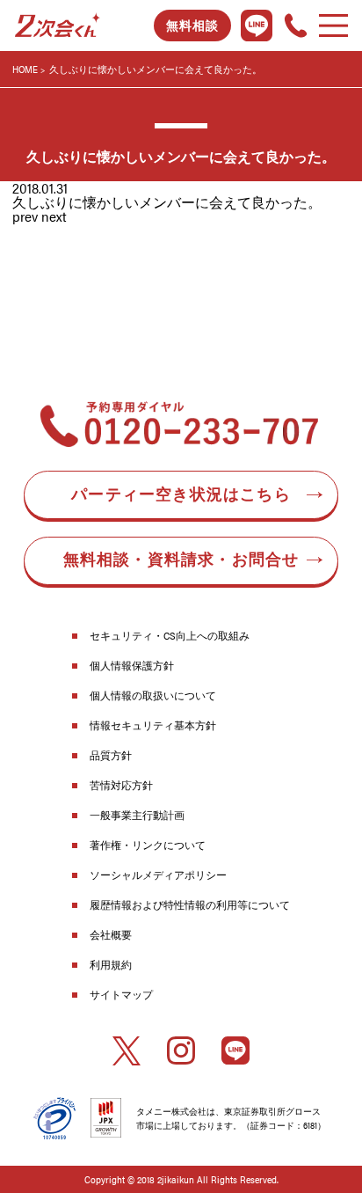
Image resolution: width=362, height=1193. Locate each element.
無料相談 (193, 25)
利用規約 (111, 964)
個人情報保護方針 (132, 665)
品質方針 (111, 755)
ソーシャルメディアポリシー (158, 874)
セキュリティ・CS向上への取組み (170, 635)
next (54, 216)
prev (25, 216)
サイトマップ (121, 994)
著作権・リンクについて (148, 845)
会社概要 (111, 934)
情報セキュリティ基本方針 (153, 725)
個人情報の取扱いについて (153, 695)
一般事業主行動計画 (137, 815)
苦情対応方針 (121, 785)
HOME (25, 69)
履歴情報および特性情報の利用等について (190, 904)
